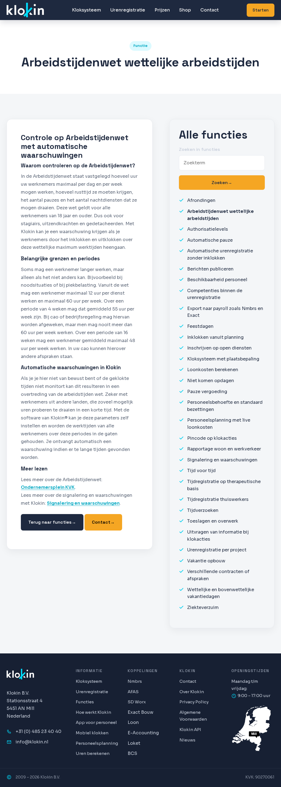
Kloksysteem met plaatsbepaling (223, 359)
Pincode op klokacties (212, 438)
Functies (85, 701)
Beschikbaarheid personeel (217, 280)
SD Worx (137, 701)
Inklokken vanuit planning (215, 337)
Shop (185, 10)
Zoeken (222, 182)
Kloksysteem (86, 10)
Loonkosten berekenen (212, 370)
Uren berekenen (92, 753)
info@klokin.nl (32, 742)
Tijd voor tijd (201, 470)
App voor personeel (96, 722)
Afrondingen (201, 200)
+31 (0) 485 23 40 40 (38, 731)
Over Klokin (191, 691)
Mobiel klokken (92, 732)
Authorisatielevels (207, 229)
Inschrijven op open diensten (219, 348)
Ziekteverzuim (203, 607)
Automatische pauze (210, 240)
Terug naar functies (52, 522)
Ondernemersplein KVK (48, 487)
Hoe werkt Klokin (93, 712)
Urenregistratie (127, 10)
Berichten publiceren (210, 269)
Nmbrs (135, 681)
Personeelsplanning (97, 743)
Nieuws (187, 740)
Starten (260, 10)
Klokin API (190, 729)
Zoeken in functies (199, 149)
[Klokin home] (25, 10)
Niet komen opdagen (210, 380)
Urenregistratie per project (216, 550)
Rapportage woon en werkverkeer (224, 449)
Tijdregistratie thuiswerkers (218, 499)
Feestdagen (200, 326)
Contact (209, 10)
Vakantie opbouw (206, 561)
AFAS (133, 691)
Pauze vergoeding (207, 391)
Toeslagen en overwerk (212, 521)
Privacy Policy (194, 701)
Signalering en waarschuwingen (83, 503)
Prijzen (162, 10)
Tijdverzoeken (202, 510)
